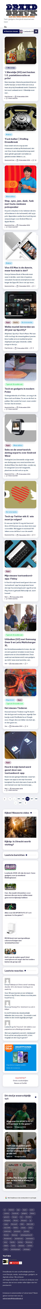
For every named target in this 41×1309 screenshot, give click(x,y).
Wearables (10, 196)
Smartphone (7, 1238)
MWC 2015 (30, 1224)
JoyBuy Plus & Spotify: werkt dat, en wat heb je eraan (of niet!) (20, 1180)
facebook (15, 1213)
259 (20, 803)
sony (5, 1242)
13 (35, 160)
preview (26, 1231)
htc (21, 1217)
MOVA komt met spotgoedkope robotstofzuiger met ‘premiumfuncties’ (17, 940)
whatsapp (27, 1249)
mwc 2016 (7, 1227)
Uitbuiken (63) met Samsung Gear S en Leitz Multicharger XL (20, 642)
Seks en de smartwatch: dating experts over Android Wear (20, 452)
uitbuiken (21, 1245)
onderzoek (7, 1231)
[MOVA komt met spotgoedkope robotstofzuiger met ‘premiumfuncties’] (10, 928)
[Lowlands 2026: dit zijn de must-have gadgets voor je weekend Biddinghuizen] (10, 867)
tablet (6, 1245)
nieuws (23, 1227)
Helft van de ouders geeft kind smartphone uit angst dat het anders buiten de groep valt (20, 959)
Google (14, 1217)
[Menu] (5, 26)
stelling (20, 1242)
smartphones (19, 1238)
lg (30, 1220)
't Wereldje (10, 68)
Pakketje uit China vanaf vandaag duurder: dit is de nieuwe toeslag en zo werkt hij (20, 987)
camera (6, 1213)
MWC (22, 1224)
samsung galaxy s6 (26, 1235)
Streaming (29, 1242)
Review (6, 1235)
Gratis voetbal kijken (20, 1081)
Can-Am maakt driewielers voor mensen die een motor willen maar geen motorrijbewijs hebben (18, 895)
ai (4, 1210)
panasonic (17, 1231)
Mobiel (8, 134)
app (18, 1210)
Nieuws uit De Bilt (20, 1083)
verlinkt (29, 1245)
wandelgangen (15, 1249)
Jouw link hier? (20, 1078)
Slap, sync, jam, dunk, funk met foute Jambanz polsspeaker (19, 203)
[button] (5, 799)
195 (23, 799)
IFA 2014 (28, 1217)
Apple (25, 1210)
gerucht (6, 1217)
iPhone (16, 1220)
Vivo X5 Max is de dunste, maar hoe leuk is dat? (19, 269)
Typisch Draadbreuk (14, 384)
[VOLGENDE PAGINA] (25, 803)
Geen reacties (13, 98)
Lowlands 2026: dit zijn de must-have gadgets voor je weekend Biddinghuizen (20, 875)
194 (19, 799)
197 (32, 799)
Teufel (13, 1245)
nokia (30, 1227)
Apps (8, 322)
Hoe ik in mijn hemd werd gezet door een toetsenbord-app (18, 770)
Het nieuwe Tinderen (16, 708)
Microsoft (14, 1224)
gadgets (24, 1213)
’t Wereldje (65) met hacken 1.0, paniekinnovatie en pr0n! (20, 75)
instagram (7, 1220)
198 (36, 799)
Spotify (12, 1242)
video (6, 1249)
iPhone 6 (23, 1220)
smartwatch (29, 1238)
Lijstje (6, 1224)
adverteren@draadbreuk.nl (13, 1298)
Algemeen (10, 700)
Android (11, 1210)
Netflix (16, 1227)
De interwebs (27, 322)
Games (32, 1213)
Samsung (14, 1235)
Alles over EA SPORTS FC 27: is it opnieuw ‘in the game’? (18, 914)
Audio (15, 322)
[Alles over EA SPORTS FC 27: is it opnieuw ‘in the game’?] (10, 906)
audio (31, 1210)
